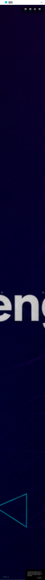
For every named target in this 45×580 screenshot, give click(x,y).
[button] (43, 292)
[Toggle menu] (41, 2)
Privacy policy (29, 575)
